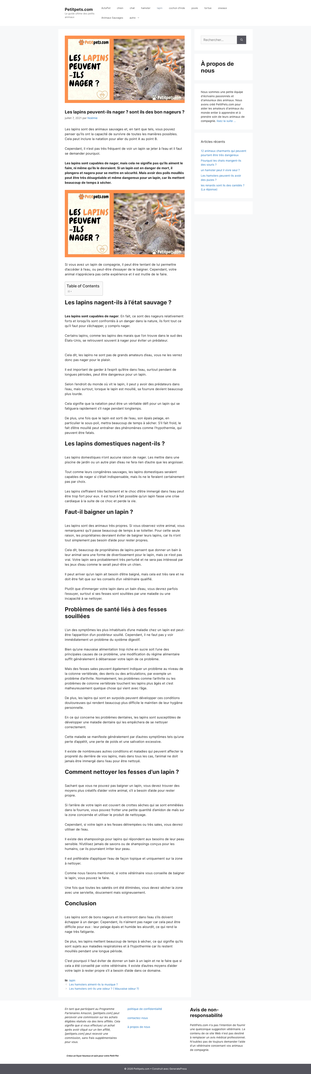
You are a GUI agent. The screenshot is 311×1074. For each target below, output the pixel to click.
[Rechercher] (241, 40)
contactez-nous (137, 1018)
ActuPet (105, 8)
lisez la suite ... (226, 121)
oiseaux (222, 8)
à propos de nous (138, 1027)
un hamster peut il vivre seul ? (220, 170)
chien (120, 8)
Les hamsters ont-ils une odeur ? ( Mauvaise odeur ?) (104, 988)
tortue (208, 8)
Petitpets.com (79, 9)
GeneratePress (178, 1068)
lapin (159, 8)
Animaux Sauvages (112, 17)
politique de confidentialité (144, 1009)
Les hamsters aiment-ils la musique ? (93, 984)
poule (194, 8)
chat (132, 8)
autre (133, 17)
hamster (145, 8)
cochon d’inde (177, 8)
